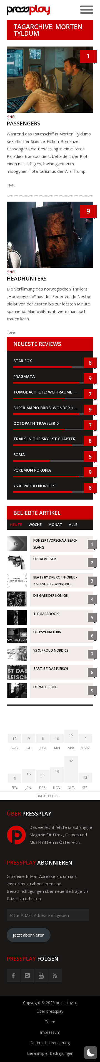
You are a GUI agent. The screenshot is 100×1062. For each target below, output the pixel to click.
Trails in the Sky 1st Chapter (45, 438)
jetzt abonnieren (28, 935)
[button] (90, 1052)
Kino (11, 116)
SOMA (19, 454)
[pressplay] (28, 10)
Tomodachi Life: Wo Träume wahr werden (50, 392)
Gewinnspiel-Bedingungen (50, 1053)
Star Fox (22, 360)
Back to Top (47, 796)
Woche (35, 524)
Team (50, 1021)
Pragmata (24, 376)
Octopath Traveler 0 (36, 423)
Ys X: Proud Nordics (34, 485)
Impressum (50, 1032)
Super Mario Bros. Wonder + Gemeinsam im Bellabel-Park (50, 407)
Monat (55, 524)
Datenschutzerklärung (50, 1042)
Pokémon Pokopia (32, 470)
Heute (16, 524)
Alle (73, 524)
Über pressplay (50, 1011)
